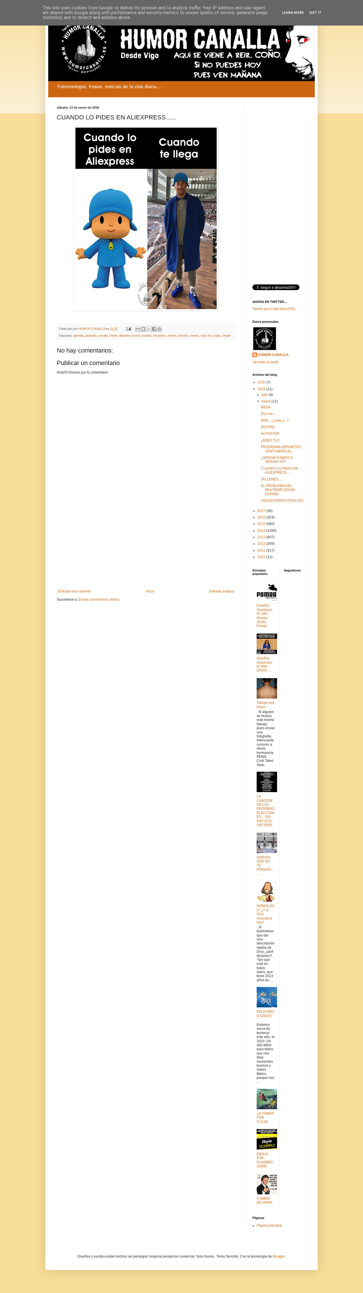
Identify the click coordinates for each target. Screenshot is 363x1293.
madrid (146, 335)
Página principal (269, 1225)
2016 (262, 517)
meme (172, 335)
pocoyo (183, 335)
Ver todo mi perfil (265, 362)
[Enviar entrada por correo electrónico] (128, 328)
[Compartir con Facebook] (154, 329)
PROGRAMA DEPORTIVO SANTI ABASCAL (281, 449)
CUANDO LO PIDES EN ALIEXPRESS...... (279, 470)
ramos (194, 335)
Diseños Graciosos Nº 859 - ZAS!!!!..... (264, 664)
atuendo (90, 335)
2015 (262, 524)
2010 (262, 557)
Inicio (150, 591)
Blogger (279, 1256)
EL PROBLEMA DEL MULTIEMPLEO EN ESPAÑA (278, 490)
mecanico (159, 335)
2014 (262, 531)
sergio (226, 335)
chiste (113, 335)
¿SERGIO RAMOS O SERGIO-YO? (277, 460)
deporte (124, 335)
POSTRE (268, 427)
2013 (262, 537)
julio (265, 395)
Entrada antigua (221, 591)
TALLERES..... (271, 479)
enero (266, 401)
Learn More (293, 13)
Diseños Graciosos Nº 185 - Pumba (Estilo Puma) (264, 616)
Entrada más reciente (74, 591)
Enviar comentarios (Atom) (99, 600)
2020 (262, 382)
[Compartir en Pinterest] (159, 329)
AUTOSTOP (270, 434)
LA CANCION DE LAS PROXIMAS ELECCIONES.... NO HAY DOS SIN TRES (266, 810)
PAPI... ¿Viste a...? (275, 421)
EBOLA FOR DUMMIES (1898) (265, 1160)
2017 (262, 511)
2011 (262, 550)
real (203, 335)
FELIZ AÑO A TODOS (265, 1014)
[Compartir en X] (148, 329)
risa (209, 335)
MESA (266, 407)
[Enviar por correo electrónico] (138, 329)
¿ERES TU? (270, 440)
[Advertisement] (146, 542)
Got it (315, 13)
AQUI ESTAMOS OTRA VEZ (282, 501)
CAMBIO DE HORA (264, 1201)
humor (136, 335)
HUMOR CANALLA (273, 355)
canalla (103, 335)
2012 (262, 544)
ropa (217, 335)
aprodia (78, 335)
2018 (262, 389)
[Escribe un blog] (143, 329)
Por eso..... (269, 414)
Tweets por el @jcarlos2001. (274, 309)
